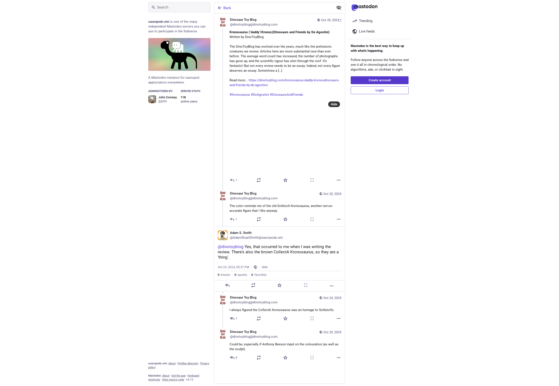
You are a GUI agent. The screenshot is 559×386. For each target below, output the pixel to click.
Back (227, 8)
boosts (224, 274)
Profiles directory (188, 363)
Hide (334, 104)
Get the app (178, 375)
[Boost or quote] (258, 180)
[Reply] (227, 285)
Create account (380, 80)
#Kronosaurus (239, 95)
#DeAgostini (260, 95)
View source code (173, 379)
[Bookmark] (312, 180)
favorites (258, 274)
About (172, 363)
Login (380, 90)
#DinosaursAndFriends (286, 95)
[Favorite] (285, 180)
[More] (338, 180)
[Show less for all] (339, 7)
